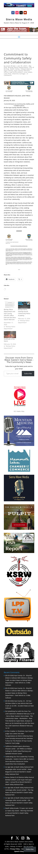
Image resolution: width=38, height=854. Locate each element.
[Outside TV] (19, 636)
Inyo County (8, 71)
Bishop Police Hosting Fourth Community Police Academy (24, 312)
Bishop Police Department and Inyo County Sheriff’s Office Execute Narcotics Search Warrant (10, 314)
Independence (26, 69)
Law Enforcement (16, 72)
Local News (28, 72)
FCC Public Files (19, 411)
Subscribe (28, 373)
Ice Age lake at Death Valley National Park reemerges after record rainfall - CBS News (19, 800)
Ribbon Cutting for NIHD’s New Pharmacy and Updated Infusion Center (18, 751)
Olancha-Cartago (18, 74)
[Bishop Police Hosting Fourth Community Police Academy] (24, 305)
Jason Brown (11, 66)
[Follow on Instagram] (17, 12)
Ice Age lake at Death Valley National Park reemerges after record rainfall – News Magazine (19, 769)
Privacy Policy (15, 849)
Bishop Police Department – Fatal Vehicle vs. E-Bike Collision (18, 682)
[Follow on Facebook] (13, 12)
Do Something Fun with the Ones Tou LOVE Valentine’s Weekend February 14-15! (19, 725)
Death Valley (15, 69)
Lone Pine (7, 74)
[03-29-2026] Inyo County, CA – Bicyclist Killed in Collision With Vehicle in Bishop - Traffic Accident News (19, 678)
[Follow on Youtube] (25, 12)
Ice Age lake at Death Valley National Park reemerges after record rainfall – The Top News (19, 790)
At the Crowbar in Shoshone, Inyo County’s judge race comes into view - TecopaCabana (19, 733)
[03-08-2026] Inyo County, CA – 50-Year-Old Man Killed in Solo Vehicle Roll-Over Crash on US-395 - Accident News (18, 703)
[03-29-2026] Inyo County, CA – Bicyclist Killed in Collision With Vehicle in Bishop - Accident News (19, 690)
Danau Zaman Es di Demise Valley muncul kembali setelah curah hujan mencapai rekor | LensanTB (19, 779)
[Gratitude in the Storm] (10, 334)
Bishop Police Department (18, 67)
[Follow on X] (21, 12)
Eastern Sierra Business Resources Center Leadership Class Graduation (19, 761)
